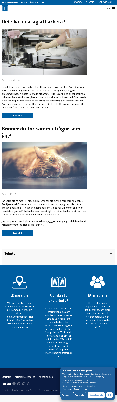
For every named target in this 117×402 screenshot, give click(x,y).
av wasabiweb (58, 390)
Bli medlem (90, 2)
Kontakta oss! (105, 2)
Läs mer (17, 115)
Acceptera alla (96, 395)
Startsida (78, 2)
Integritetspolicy (80, 389)
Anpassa (66, 395)
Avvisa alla (79, 395)
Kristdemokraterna (25, 376)
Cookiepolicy (67, 389)
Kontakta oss (46, 376)
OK (109, 395)
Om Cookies (31, 390)
